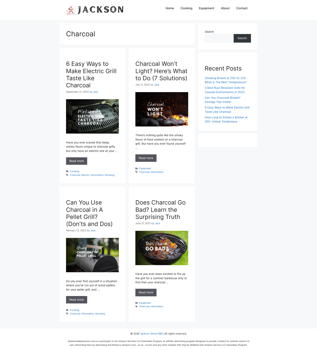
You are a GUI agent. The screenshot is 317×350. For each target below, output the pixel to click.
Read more (76, 161)
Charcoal (75, 175)
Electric (85, 175)
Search (209, 31)
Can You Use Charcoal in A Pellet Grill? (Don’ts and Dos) (89, 213)
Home (170, 8)
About (225, 8)
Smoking (109, 175)
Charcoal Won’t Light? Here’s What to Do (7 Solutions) (161, 71)
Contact (242, 8)
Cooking (186, 8)
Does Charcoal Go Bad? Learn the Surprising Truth (160, 209)
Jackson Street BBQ (151, 333)
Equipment (206, 8)
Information (97, 175)
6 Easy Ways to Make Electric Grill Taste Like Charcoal (91, 74)
